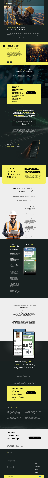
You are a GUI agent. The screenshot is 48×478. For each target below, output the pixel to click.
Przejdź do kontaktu (35, 437)
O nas (22, 3)
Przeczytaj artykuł (31, 92)
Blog (25, 3)
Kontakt (39, 3)
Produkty (34, 3)
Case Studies (29, 3)
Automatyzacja (17, 3)
